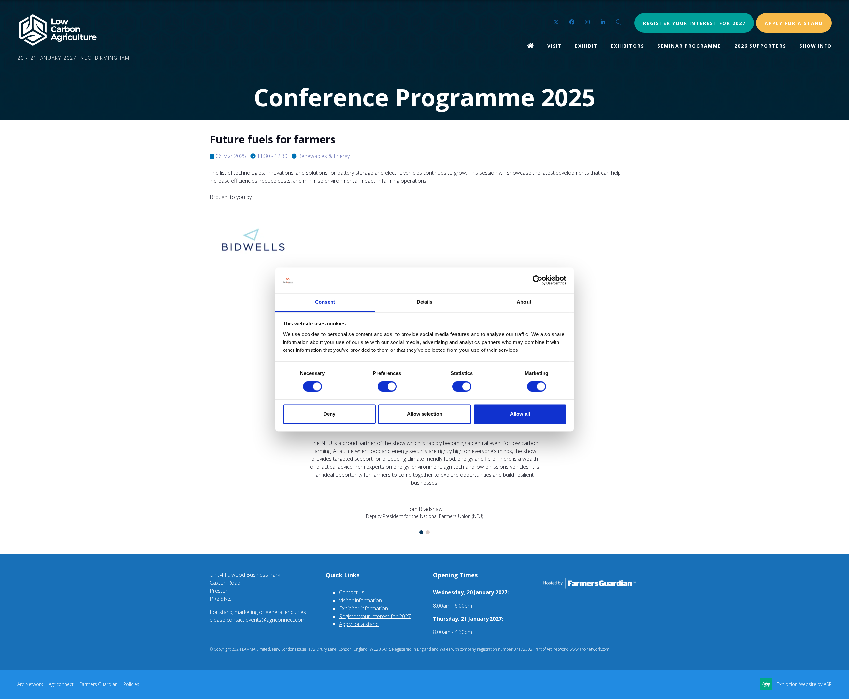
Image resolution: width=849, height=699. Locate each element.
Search (619, 22)
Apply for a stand (359, 624)
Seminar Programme (689, 46)
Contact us (351, 592)
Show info (815, 46)
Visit (554, 46)
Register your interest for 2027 (694, 23)
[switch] (387, 386)
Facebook (572, 22)
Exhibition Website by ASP (804, 684)
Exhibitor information (363, 608)
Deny (329, 414)
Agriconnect (61, 684)
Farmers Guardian (98, 684)
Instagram (587, 22)
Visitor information (360, 600)
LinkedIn (603, 22)
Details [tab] (425, 302)
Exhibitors (627, 46)
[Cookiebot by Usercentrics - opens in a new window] (537, 280)
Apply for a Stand (794, 23)
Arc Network (30, 684)
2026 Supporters (760, 46)
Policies (131, 684)
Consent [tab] (325, 302)
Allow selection (424, 414)
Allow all (520, 414)
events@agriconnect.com (275, 619)
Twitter (556, 22)
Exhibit (586, 46)
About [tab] (524, 302)
